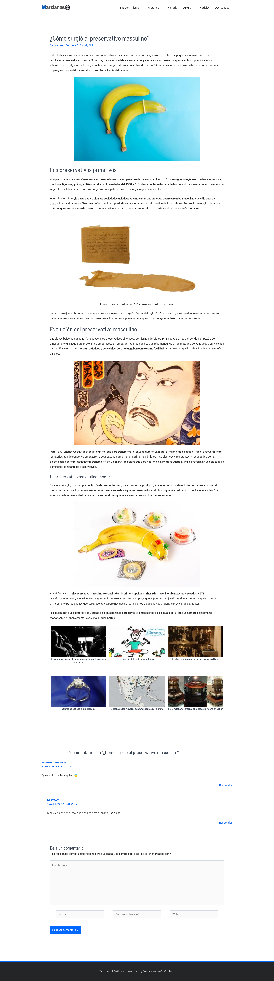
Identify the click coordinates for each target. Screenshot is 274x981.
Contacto (169, 971)
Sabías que (56, 45)
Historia (172, 7)
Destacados (222, 7)
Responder (225, 785)
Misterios (153, 7)
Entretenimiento (129, 7)
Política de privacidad (126, 971)
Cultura (187, 7)
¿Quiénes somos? (151, 971)
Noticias (205, 7)
